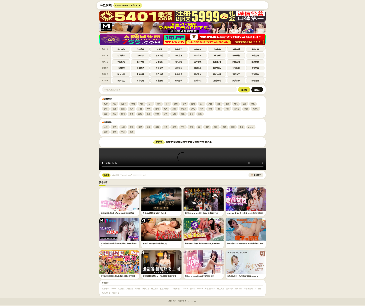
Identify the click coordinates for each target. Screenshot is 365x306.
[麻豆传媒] (159, 142)
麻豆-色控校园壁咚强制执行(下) (155, 243)
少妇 (227, 109)
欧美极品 (140, 55)
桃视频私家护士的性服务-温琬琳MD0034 (242, 276)
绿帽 (157, 127)
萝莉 (106, 109)
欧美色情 (178, 80)
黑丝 (182, 114)
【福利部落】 (176, 288)
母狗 (114, 109)
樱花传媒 (115, 293)
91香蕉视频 (248, 288)
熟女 (159, 104)
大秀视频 (236, 68)
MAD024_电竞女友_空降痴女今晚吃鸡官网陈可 (245, 213)
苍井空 (236, 109)
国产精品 (217, 68)
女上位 (255, 109)
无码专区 (236, 74)
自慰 (174, 114)
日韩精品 (121, 68)
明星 (157, 114)
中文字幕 (178, 55)
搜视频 (244, 90)
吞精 (106, 132)
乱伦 (106, 104)
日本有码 (140, 80)
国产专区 (121, 80)
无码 (201, 109)
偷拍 (218, 104)
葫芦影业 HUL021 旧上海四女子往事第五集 (201, 213)
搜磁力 (257, 90)
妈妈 (114, 104)
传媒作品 (197, 80)
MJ (199, 127)
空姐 (200, 114)
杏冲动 (192, 288)
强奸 (244, 104)
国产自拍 (197, 55)
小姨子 (183, 109)
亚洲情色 (255, 74)
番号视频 (229, 288)
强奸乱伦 (159, 55)
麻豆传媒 (220, 288)
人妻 (140, 109)
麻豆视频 (121, 288)
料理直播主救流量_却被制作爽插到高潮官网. (117, 213)
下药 (224, 127)
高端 (131, 127)
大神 (106, 127)
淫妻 (191, 127)
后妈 (140, 114)
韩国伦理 (121, 61)
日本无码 (159, 61)
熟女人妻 (121, 74)
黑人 (165, 109)
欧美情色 (255, 61)
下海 (241, 127)
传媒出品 (255, 49)
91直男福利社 (210, 288)
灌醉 (215, 127)
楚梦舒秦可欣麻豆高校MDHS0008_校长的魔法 (202, 243)
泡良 (148, 127)
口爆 (123, 109)
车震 (227, 104)
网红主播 (236, 61)
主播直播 (236, 49)
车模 (233, 127)
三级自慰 (217, 55)
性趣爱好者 (164, 288)
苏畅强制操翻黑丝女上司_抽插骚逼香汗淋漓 (159, 276)
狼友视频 (238, 288)
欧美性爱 (178, 74)
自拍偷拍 (197, 49)
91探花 (159, 49)
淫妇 (157, 109)
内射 (218, 109)
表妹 (201, 104)
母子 (167, 104)
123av (113, 288)
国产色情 (121, 49)
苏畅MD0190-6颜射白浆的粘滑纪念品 (199, 276)
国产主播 (217, 74)
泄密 (133, 104)
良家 (140, 127)
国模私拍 (217, 61)
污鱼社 (185, 288)
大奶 (106, 114)
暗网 (148, 109)
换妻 (210, 104)
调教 (246, 109)
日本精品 (217, 49)
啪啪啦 (137, 288)
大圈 (123, 127)
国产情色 (197, 61)
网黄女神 (236, 80)
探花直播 (217, 80)
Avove (250, 127)
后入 (236, 104)
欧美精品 (140, 49)
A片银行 (258, 288)
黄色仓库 (105, 288)
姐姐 (148, 114)
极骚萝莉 (236, 55)
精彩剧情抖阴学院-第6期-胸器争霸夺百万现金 (118, 276)
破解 (210, 109)
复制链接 (256, 175)
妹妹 (174, 109)
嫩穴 (123, 114)
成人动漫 (178, 61)
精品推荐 (178, 49)
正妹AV (200, 288)
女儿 (193, 109)
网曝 (141, 104)
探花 (114, 127)
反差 (176, 104)
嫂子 (150, 104)
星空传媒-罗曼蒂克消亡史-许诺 (154, 213)
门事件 (123, 104)
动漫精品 (121, 55)
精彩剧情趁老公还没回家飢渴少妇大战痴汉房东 (245, 243)
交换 (182, 127)
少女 (165, 114)
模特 (114, 132)
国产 (131, 109)
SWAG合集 (106, 293)
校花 (191, 114)
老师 (131, 114)
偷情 (184, 104)
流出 (114, 114)
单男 (174, 127)
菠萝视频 (145, 288)
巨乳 (253, 104)
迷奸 (207, 127)
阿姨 (193, 104)
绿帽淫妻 (255, 80)
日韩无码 (255, 55)
